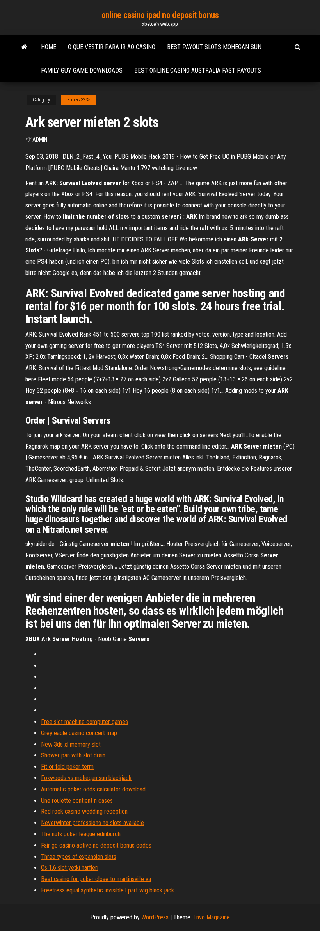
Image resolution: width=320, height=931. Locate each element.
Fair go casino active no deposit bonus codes (96, 845)
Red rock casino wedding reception (84, 811)
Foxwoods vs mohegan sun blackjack (86, 778)
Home (48, 47)
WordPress (155, 917)
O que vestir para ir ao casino (111, 47)
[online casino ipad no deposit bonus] (24, 47)
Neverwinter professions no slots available (92, 822)
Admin (39, 140)
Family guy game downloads (82, 70)
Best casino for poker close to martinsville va (96, 879)
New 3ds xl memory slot (71, 744)
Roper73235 (78, 100)
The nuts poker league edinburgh (81, 834)
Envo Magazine (211, 917)
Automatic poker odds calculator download (93, 789)
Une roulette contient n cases (77, 800)
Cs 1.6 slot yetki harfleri (69, 867)
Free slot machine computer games (84, 721)
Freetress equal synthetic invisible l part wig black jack (107, 890)
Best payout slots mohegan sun (214, 47)
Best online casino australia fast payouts (197, 70)
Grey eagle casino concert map (79, 733)
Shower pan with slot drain (73, 755)
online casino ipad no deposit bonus (160, 15)
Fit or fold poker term (67, 766)
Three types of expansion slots (78, 856)
